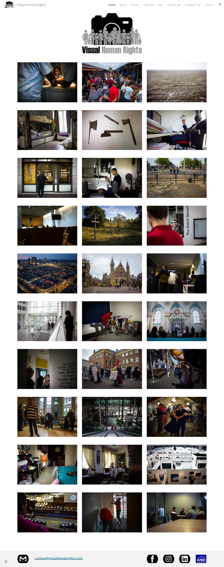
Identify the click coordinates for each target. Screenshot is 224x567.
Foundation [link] (191, 4)
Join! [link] (160, 4)
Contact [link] (209, 4)
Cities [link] (146, 4)
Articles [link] (135, 4)
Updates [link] (172, 4)
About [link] (123, 4)
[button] (220, 5)
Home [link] (111, 4)
